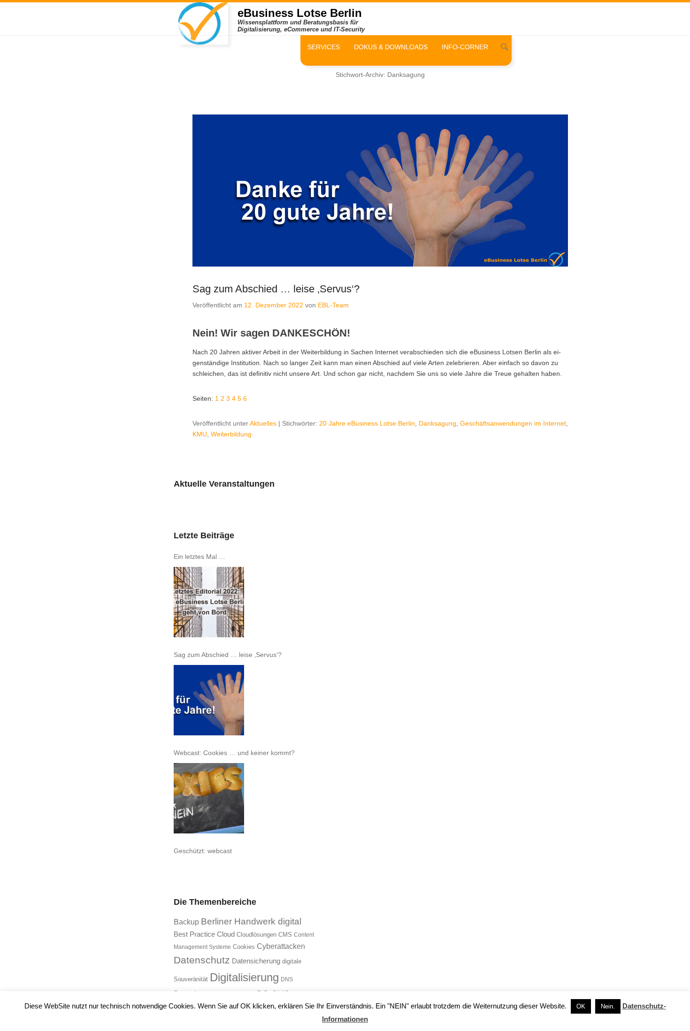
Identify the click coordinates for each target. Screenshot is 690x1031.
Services (323, 47)
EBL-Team (333, 305)
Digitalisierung (244, 977)
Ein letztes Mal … (199, 556)
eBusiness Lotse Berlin (300, 13)
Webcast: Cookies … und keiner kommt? (234, 752)
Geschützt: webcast (203, 851)
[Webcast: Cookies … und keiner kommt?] (209, 798)
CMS (285, 934)
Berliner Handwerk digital (251, 921)
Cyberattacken (281, 946)
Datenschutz (202, 960)
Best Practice (194, 934)
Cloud (226, 934)
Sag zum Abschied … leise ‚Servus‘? (276, 289)
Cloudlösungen (256, 934)
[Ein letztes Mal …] (209, 602)
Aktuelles (263, 423)
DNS (287, 979)
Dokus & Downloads (391, 47)
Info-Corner (465, 47)
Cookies (244, 946)
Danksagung (437, 423)
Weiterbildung (231, 434)
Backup (186, 922)
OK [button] (580, 1006)
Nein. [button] (608, 1006)
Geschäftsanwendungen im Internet (513, 423)
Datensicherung (256, 961)
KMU (199, 434)
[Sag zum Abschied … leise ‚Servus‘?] (209, 700)
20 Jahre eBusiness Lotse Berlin (367, 423)
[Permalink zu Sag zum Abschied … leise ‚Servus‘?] (380, 191)
